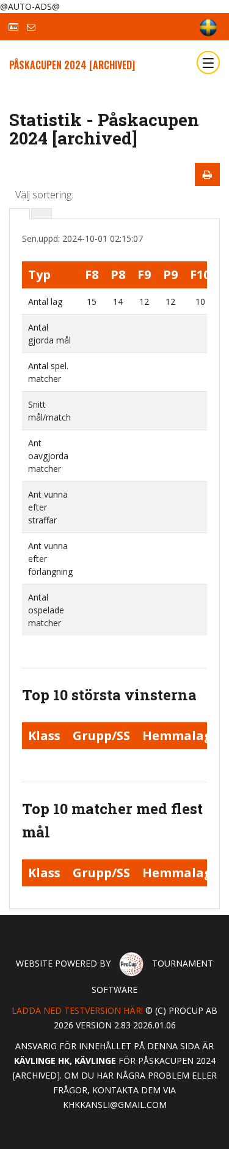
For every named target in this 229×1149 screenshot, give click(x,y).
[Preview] (207, 174)
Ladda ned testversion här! (77, 1010)
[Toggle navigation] (208, 62)
